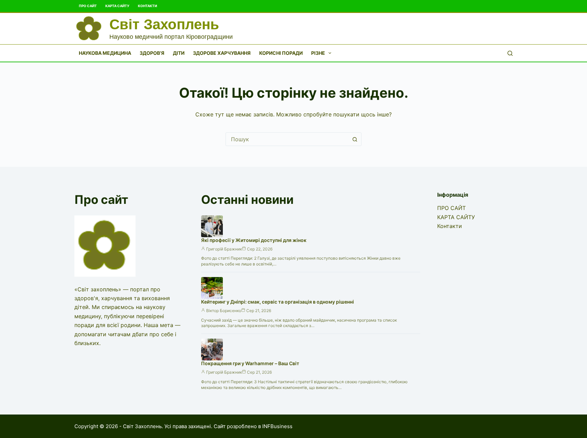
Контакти (147, 6)
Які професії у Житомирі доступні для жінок (253, 240)
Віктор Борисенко (223, 310)
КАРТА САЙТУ (117, 6)
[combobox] (287, 139)
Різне (318, 53)
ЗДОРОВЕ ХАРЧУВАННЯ (222, 53)
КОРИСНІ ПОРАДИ (281, 53)
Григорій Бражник (224, 249)
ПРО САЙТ (88, 6)
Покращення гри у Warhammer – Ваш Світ (250, 363)
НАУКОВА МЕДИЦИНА (105, 53)
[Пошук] (510, 53)
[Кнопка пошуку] (354, 139)
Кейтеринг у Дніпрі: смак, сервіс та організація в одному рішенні (277, 302)
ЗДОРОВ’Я (152, 53)
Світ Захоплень (164, 24)
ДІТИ (178, 53)
